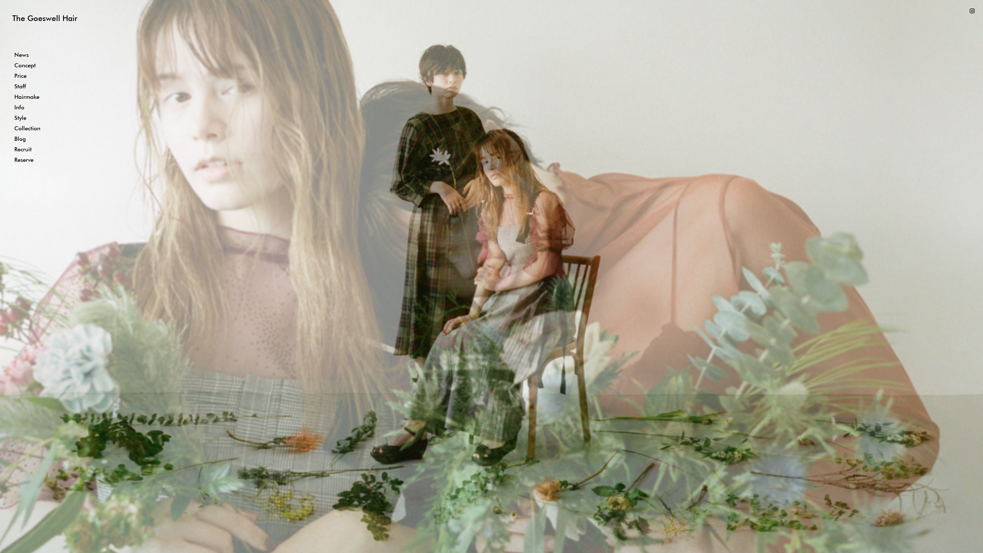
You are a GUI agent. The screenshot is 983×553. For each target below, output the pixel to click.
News (21, 54)
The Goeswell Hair (44, 18)
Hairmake (26, 96)
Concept (25, 65)
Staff (20, 86)
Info (19, 107)
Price (20, 75)
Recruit (23, 149)
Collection (27, 128)
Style (20, 117)
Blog (20, 138)
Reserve (24, 159)
